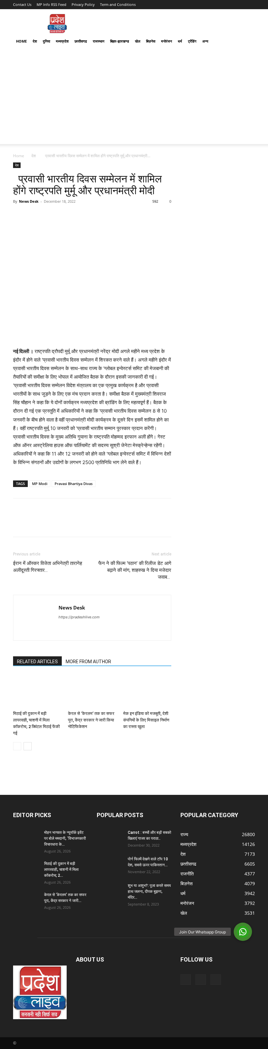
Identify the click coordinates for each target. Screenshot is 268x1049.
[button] (247, 41)
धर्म (180, 41)
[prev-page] (17, 746)
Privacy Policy (83, 4)
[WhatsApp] (64, 216)
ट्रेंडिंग (192, 41)
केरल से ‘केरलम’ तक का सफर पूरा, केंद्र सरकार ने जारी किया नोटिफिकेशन (91, 720)
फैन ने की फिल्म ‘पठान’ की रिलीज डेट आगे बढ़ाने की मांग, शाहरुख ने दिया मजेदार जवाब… (134, 570)
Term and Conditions (118, 4)
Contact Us (22, 4)
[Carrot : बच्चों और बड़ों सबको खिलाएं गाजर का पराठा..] (110, 839)
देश (35, 41)
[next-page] (28, 746)
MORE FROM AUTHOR (88, 661)
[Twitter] (34, 216)
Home (21, 41)
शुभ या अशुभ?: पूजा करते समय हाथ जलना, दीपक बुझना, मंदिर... (149, 891)
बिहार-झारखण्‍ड (119, 41)
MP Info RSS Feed (51, 4)
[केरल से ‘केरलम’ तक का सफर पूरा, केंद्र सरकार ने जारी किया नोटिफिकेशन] (92, 691)
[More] (80, 216)
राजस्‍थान (98, 41)
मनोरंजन (166, 41)
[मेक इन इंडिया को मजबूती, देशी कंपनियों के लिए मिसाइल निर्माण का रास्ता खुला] (147, 691)
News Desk (29, 201)
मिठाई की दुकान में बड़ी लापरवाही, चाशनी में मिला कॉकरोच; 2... (61, 869)
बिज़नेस (150, 41)
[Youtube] (215, 979)
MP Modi (39, 483)
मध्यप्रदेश (62, 41)
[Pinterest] (49, 216)
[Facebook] (19, 216)
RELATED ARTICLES (37, 661)
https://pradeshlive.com (79, 617)
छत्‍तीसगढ (81, 41)
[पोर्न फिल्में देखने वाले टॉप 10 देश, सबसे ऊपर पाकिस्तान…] (110, 865)
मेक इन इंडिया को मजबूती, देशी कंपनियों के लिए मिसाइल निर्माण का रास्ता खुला (146, 720)
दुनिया (46, 41)
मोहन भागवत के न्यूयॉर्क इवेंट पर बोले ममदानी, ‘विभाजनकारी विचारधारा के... (65, 838)
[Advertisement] (134, 98)
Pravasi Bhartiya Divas (73, 483)
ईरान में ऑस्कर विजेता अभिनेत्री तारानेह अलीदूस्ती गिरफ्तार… (47, 566)
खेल (137, 41)
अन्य (205, 41)
